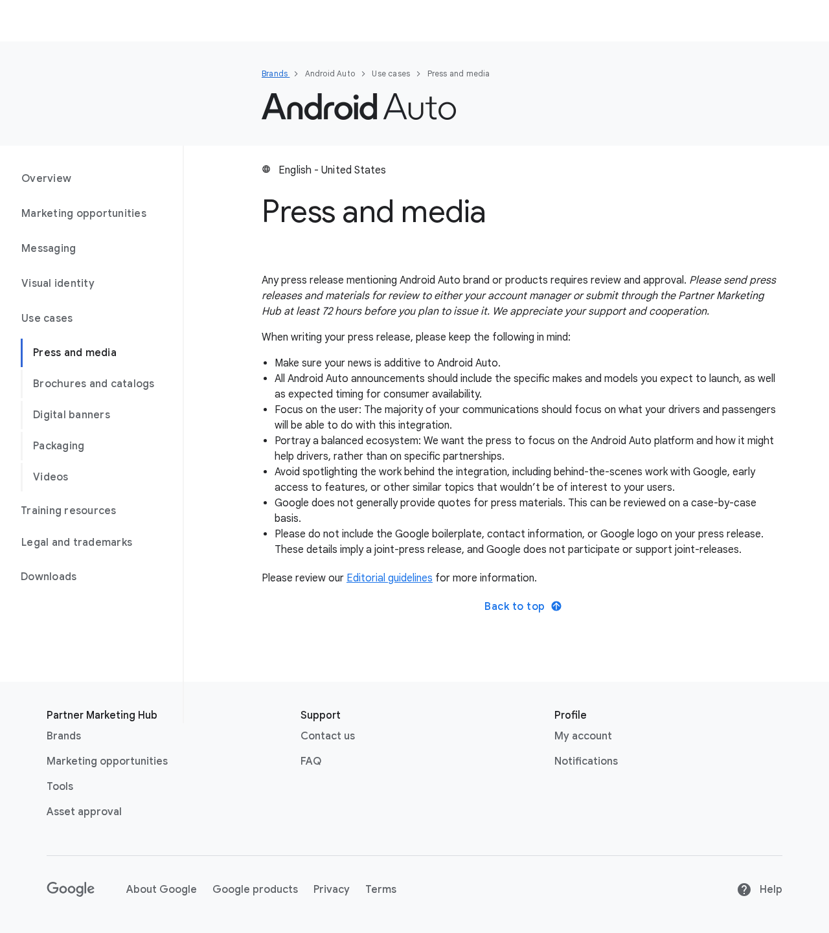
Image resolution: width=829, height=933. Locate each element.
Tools (60, 786)
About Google (161, 889)
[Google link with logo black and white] (71, 889)
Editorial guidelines (389, 578)
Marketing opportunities (83, 213)
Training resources (69, 510)
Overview (46, 178)
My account (583, 736)
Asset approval (84, 811)
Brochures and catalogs (94, 383)
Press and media (75, 352)
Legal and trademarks (76, 542)
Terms (380, 889)
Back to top (514, 606)
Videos (51, 477)
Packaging (58, 446)
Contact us (328, 736)
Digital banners (71, 415)
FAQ (311, 761)
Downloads (48, 576)
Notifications (586, 761)
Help (769, 889)
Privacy (331, 889)
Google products (255, 889)
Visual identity (58, 283)
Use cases (47, 318)
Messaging (48, 248)
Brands (276, 73)
